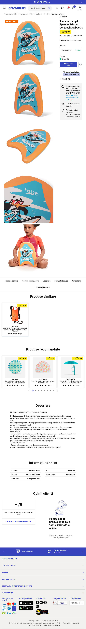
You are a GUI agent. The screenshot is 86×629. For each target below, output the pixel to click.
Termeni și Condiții (33, 621)
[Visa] (4, 604)
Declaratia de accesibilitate (52, 625)
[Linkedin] (37, 607)
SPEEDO (63, 17)
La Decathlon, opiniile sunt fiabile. (18, 521)
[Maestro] (14, 604)
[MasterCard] (9, 604)
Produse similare (11, 281)
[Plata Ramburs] (9, 613)
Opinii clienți (76, 281)
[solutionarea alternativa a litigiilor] (60, 603)
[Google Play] (26, 609)
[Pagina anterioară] (28, 390)
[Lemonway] (14, 613)
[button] (43, 296)
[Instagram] (45, 603)
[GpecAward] (42, 614)
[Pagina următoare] (57, 390)
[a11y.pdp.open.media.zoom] (28, 43)
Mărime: (63, 45)
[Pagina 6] (50, 390)
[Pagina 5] (47, 390)
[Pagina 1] (35, 390)
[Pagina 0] (32, 390)
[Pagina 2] (38, 390)
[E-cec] (14, 609)
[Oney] (4, 613)
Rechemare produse (35, 625)
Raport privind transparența (71, 623)
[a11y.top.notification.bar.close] (81, 2)
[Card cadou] (9, 609)
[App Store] (26, 604)
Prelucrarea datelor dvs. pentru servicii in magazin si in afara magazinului (31, 623)
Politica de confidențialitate (50, 621)
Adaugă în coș (68, 65)
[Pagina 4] (44, 390)
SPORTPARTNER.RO (71, 74)
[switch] (80, 64)
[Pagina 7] (53, 390)
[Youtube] (41, 603)
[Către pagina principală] (17, 8)
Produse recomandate (30, 281)
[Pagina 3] (41, 390)
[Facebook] (37, 603)
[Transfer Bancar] (4, 609)
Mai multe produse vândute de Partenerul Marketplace (72, 98)
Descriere (46, 281)
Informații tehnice (61, 281)
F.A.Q (58, 623)
